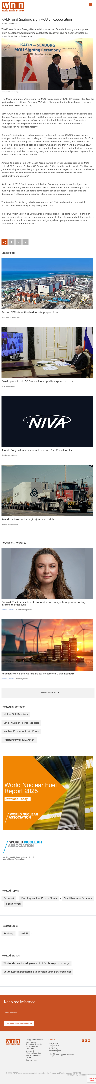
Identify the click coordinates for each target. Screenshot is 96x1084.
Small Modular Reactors (78, 898)
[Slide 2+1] (50, 833)
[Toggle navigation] (90, 4)
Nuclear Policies (32, 1047)
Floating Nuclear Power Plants (39, 898)
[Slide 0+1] (41, 833)
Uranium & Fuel (32, 1051)
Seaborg (9, 933)
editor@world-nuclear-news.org (61, 1054)
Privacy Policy (72, 1075)
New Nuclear (31, 1042)
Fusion (28, 1058)
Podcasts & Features (8, 610)
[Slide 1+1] (46, 833)
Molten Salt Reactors (16, 714)
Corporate (30, 1049)
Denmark (9, 898)
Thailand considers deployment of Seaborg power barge (37, 963)
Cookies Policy (84, 1075)
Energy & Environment (34, 1040)
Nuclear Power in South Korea (21, 731)
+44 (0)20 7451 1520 (56, 1056)
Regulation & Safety (34, 1044)
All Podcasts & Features (46, 693)
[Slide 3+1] (55, 833)
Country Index (31, 1060)
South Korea (13, 904)
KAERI (24, 933)
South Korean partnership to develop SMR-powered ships (37, 972)
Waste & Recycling (33, 1053)
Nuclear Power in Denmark (19, 740)
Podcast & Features (33, 1056)
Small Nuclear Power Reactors (21, 723)
